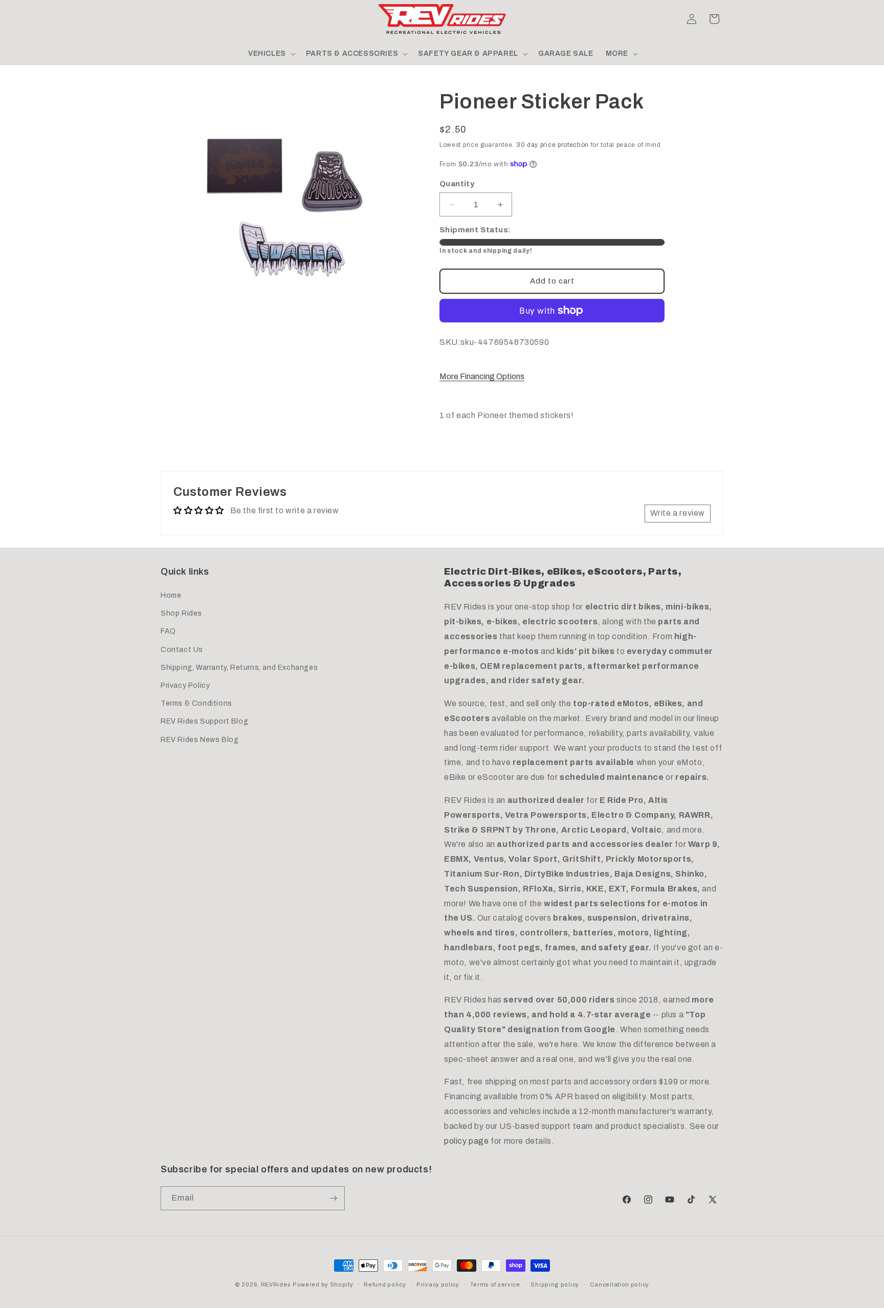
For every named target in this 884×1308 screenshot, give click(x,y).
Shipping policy (555, 1284)
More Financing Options (481, 376)
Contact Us (182, 649)
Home (171, 595)
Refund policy (385, 1284)
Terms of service (495, 1284)
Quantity (456, 184)
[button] (172, 19)
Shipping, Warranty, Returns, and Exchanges (239, 667)
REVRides (276, 1284)
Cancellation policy (619, 1284)
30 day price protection (552, 144)
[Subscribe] (333, 1198)
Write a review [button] (677, 513)
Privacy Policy (185, 685)
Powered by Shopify (323, 1284)
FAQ (168, 631)
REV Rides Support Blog (204, 721)
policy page (466, 1141)
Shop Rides (181, 613)
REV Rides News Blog (199, 740)
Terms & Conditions (196, 703)
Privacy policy (437, 1284)
